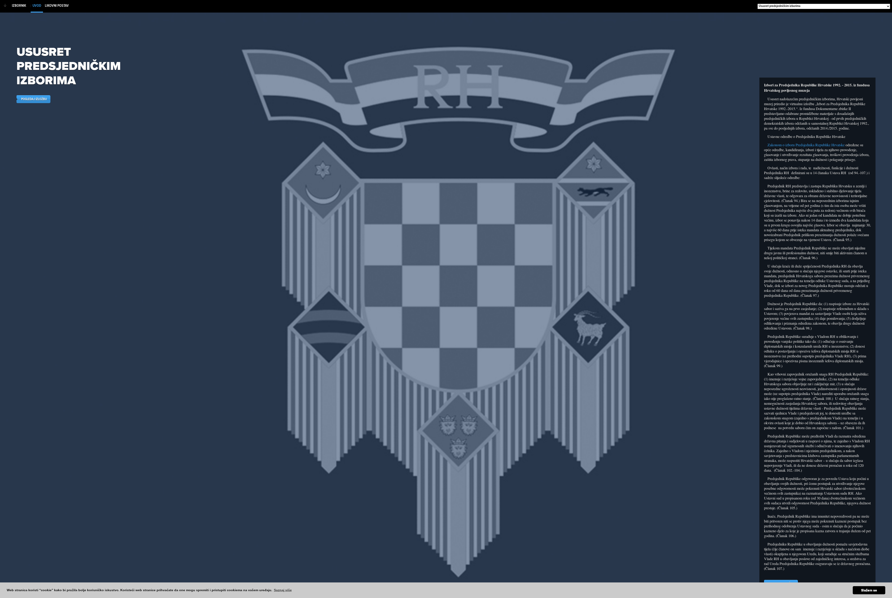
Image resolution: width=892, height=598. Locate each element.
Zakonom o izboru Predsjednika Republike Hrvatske (806, 144)
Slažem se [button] (869, 590)
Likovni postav (57, 5)
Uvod (37, 5)
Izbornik (19, 5)
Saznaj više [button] (283, 590)
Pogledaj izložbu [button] (34, 99)
